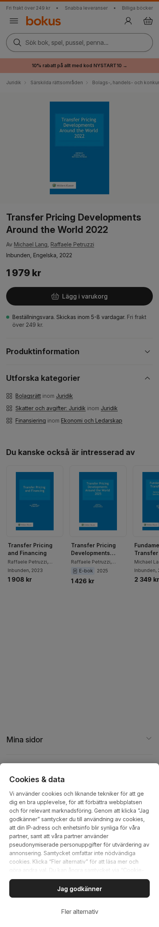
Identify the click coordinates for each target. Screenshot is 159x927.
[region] (79, 845)
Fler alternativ (79, 911)
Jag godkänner (79, 889)
